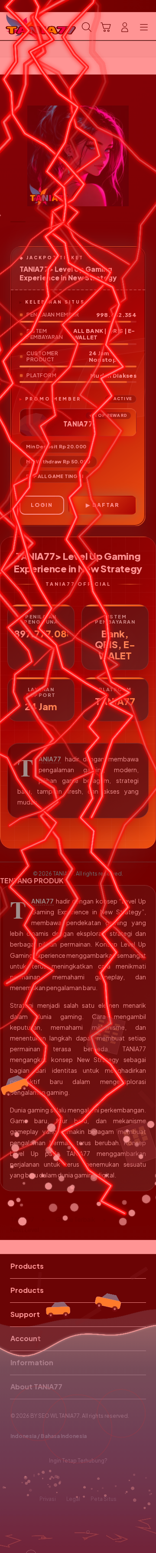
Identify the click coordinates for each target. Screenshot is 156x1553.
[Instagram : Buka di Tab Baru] (86, 1480)
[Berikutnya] (147, 156)
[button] (105, 27)
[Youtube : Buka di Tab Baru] (104, 1480)
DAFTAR (105, 505)
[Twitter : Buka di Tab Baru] (69, 1480)
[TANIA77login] (26, 26)
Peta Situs (104, 1499)
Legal (73, 1499)
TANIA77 (50, 759)
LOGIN (42, 505)
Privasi (47, 1499)
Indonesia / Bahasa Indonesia (48, 1436)
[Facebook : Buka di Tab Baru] (52, 1480)
